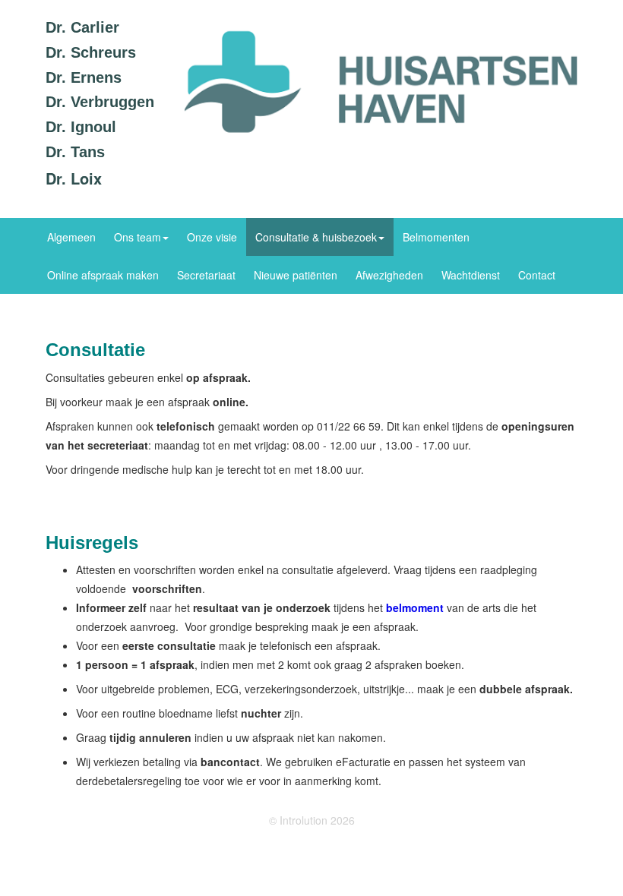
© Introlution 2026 (312, 820)
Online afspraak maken (103, 274)
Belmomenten (436, 237)
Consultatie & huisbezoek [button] (316, 237)
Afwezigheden (389, 274)
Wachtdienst (470, 274)
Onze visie (212, 237)
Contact (536, 274)
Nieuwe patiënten (295, 274)
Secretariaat (206, 274)
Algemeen (71, 237)
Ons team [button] (137, 237)
